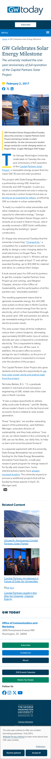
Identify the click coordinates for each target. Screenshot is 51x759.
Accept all (36, 753)
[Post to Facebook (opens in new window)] (4, 89)
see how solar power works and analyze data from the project (24, 375)
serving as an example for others (19, 198)
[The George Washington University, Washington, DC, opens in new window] (25, 710)
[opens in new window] (4, 695)
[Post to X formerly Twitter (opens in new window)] (8, 89)
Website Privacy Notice (14, 737)
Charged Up (33, 242)
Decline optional (14, 753)
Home (4, 39)
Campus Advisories (25, 722)
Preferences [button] (40, 747)
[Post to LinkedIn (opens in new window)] (12, 89)
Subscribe (25, 25)
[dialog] (25, 742)
